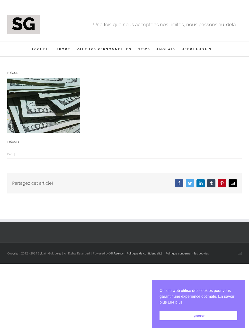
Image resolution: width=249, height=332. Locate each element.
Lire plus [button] (175, 302)
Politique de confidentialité (144, 253)
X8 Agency (116, 253)
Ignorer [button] (199, 315)
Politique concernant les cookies (187, 253)
